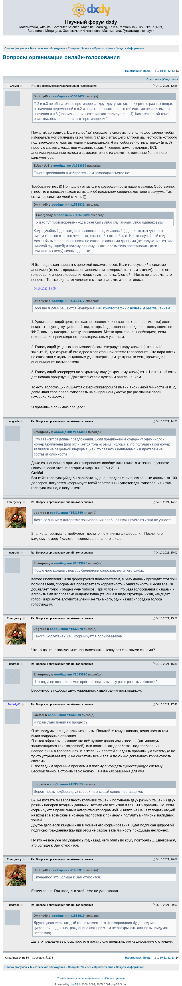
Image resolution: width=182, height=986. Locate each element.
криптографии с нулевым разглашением (136, 308)
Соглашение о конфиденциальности (80, 978)
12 (169, 71)
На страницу (133, 71)
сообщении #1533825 (73, 215)
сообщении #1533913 (68, 870)
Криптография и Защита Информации (119, 967)
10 (161, 71)
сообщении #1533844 (70, 432)
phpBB (74, 984)
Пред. (146, 71)
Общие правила (115, 978)
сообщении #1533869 (66, 512)
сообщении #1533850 (64, 715)
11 (165, 71)
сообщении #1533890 (70, 674)
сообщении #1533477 (68, 96)
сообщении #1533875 (70, 563)
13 (173, 71)
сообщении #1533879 (66, 629)
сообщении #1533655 (69, 165)
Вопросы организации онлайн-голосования (61, 57)
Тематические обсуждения (47, 967)
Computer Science (79, 967)
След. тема (170, 79)
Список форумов (15, 967)
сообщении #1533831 (68, 204)
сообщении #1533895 (66, 784)
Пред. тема (153, 79)
